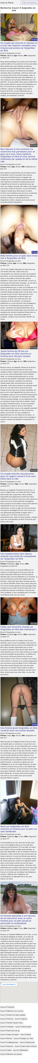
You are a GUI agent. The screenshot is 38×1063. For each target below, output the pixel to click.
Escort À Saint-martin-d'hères (26, 1046)
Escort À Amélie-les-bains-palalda (13, 1015)
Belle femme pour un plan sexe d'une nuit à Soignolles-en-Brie (19, 256)
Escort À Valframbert (20, 1050)
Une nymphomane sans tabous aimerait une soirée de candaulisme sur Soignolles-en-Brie (18, 556)
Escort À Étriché (6, 1038)
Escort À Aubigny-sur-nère (23, 1038)
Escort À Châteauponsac (9, 1042)
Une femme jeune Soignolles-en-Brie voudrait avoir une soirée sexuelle (19, 729)
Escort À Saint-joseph (23, 1027)
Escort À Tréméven (7, 1007)
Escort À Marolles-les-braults (11, 1054)
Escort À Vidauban (7, 1027)
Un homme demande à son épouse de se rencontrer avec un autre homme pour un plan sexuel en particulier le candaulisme (18, 919)
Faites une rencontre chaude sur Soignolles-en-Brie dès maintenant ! (19, 628)
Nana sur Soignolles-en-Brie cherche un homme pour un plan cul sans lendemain (19, 829)
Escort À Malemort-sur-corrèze (12, 1011)
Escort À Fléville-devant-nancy (12, 1023)
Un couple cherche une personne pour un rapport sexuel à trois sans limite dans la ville (18, 476)
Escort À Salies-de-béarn (10, 1034)
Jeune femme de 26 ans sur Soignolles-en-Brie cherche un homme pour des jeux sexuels (16, 353)
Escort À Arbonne (7, 1046)
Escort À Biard (26, 1034)
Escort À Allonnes (7, 1019)
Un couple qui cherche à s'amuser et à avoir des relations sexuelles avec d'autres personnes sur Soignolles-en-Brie (19, 47)
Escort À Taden (6, 1050)
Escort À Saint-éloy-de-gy (10, 1031)
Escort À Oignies (21, 1019)
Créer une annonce (29, 3)
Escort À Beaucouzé (27, 1042)
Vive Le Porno (6, 3)
